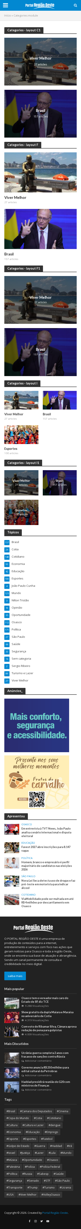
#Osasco (52, 1160)
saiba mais (15, 976)
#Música (11, 1160)
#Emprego (51, 1132)
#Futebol (46, 1139)
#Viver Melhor (28, 1194)
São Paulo (28, 876)
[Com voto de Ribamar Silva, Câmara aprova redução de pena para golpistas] (11, 1031)
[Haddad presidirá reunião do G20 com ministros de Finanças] (11, 1087)
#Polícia (30, 1167)
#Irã (69, 1146)
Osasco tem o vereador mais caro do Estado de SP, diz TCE (44, 999)
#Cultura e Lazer (33, 1125)
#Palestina (13, 1167)
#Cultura (11, 1125)
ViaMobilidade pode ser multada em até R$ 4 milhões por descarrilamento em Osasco (47, 902)
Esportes (10, 448)
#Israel (10, 1153)
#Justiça (25, 1153)
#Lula (52, 1153)
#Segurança (14, 1180)
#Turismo (49, 1187)
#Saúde (59, 1174)
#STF (47, 1180)
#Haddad (56, 1146)
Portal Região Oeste (55, 1213)
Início (7, 15)
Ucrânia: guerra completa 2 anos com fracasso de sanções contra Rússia (44, 1054)
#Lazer (39, 1153)
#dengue (54, 1125)
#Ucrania (65, 1187)
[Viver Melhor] (40, 61)
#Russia (27, 1174)
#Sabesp (43, 1174)
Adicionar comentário (38, 1060)
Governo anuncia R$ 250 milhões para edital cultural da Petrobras (45, 1069)
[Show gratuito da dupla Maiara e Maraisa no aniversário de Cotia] (11, 1017)
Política (26, 858)
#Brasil (10, 1111)
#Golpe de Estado (17, 1146)
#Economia (13, 1132)
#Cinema (62, 1111)
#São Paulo (62, 1180)
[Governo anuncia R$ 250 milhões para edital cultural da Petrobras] (11, 1072)
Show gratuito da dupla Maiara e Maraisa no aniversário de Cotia (47, 1014)
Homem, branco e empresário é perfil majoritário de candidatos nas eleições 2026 (46, 866)
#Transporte (14, 1187)
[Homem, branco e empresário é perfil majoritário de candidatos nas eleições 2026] (11, 862)
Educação (28, 842)
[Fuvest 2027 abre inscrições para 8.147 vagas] (11, 847)
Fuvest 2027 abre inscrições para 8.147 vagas (45, 848)
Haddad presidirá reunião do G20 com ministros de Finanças (45, 1083)
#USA (10, 1194)
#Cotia (38, 1118)
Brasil (40, 110)
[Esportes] (21, 434)
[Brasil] (40, 113)
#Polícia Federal (50, 1167)
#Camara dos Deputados (36, 1111)
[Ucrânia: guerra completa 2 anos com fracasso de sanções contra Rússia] (11, 1058)
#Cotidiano (54, 1118)
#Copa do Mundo (17, 1118)
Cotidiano (28, 894)
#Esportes (29, 1139)
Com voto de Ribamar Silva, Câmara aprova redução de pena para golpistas (48, 1028)
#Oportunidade (32, 1160)
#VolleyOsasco (50, 1194)
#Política (11, 1174)
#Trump (32, 1187)
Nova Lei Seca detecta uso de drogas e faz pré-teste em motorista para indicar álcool (48, 884)
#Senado (33, 1180)
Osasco (26, 824)
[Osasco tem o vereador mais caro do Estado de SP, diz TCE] (11, 1003)
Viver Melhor (41, 58)
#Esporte (12, 1139)
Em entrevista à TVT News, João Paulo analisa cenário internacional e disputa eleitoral (46, 832)
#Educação (33, 1132)
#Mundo (65, 1153)
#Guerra (39, 1146)
